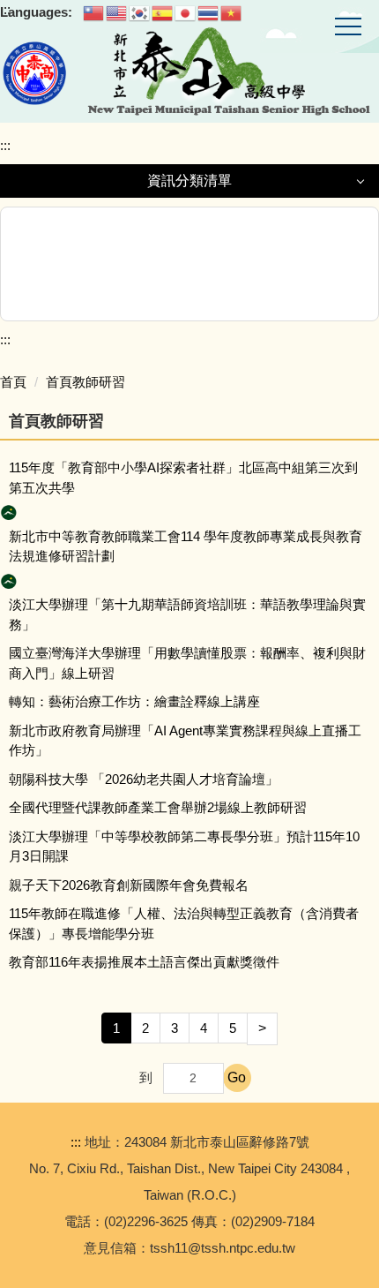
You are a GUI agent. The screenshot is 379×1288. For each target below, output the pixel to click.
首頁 (13, 381)
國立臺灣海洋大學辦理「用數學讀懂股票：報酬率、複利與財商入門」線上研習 (187, 663)
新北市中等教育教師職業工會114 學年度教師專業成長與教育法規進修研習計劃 (185, 546)
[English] (117, 11)
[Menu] (348, 27)
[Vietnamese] (231, 11)
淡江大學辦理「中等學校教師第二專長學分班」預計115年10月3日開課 (184, 846)
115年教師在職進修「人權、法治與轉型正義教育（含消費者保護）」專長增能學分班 (184, 923)
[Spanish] (163, 11)
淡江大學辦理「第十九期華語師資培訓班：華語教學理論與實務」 (187, 614)
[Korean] (140, 11)
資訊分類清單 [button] (189, 180)
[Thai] (208, 11)
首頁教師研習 (85, 381)
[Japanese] (186, 11)
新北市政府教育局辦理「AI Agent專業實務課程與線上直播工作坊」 (185, 740)
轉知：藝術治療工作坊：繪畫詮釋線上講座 (134, 701)
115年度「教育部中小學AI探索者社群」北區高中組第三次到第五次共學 (183, 477)
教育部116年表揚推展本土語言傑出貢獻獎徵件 (144, 961)
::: (5, 145)
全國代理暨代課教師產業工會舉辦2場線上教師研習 (158, 807)
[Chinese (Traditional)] (94, 11)
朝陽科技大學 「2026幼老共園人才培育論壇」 (144, 779)
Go (236, 1077)
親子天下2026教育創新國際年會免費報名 (129, 885)
